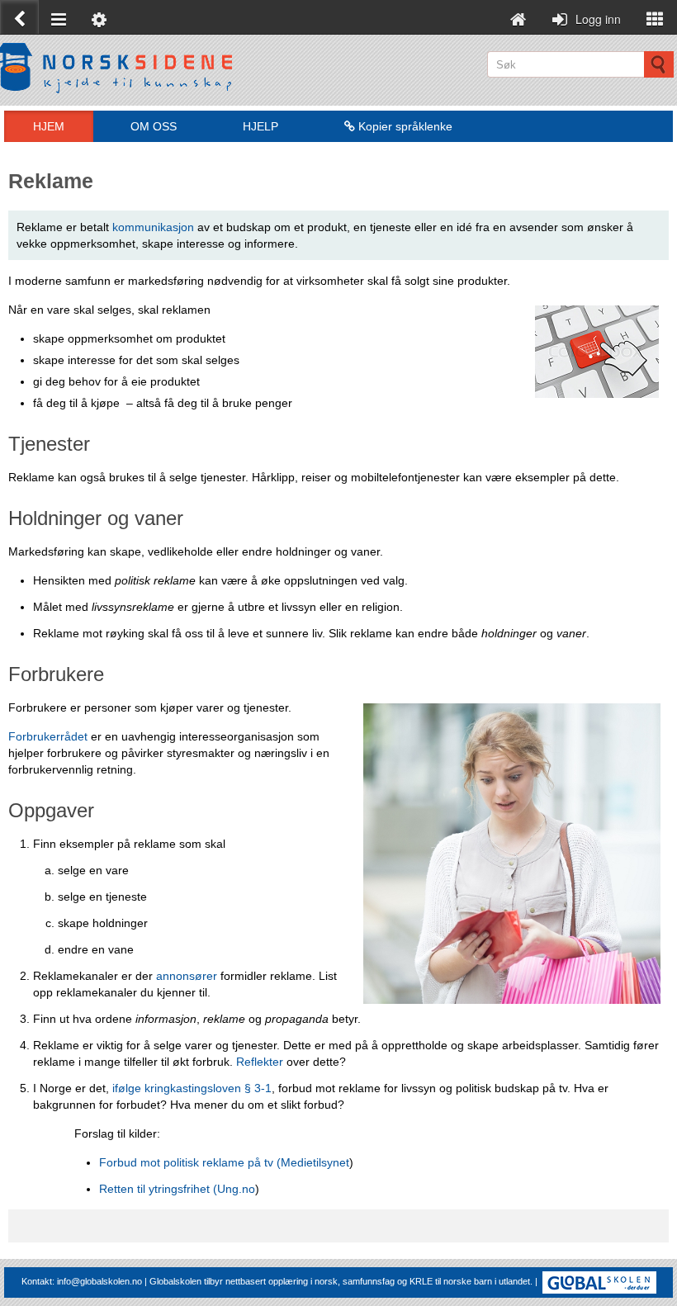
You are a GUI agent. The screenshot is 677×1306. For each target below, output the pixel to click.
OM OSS (153, 126)
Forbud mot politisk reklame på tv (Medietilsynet (224, 1162)
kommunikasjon (153, 227)
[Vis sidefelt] (655, 17)
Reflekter (261, 1061)
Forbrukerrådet (48, 736)
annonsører (186, 975)
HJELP (260, 126)
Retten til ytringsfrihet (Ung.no (177, 1188)
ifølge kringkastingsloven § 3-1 (192, 1088)
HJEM (48, 126)
